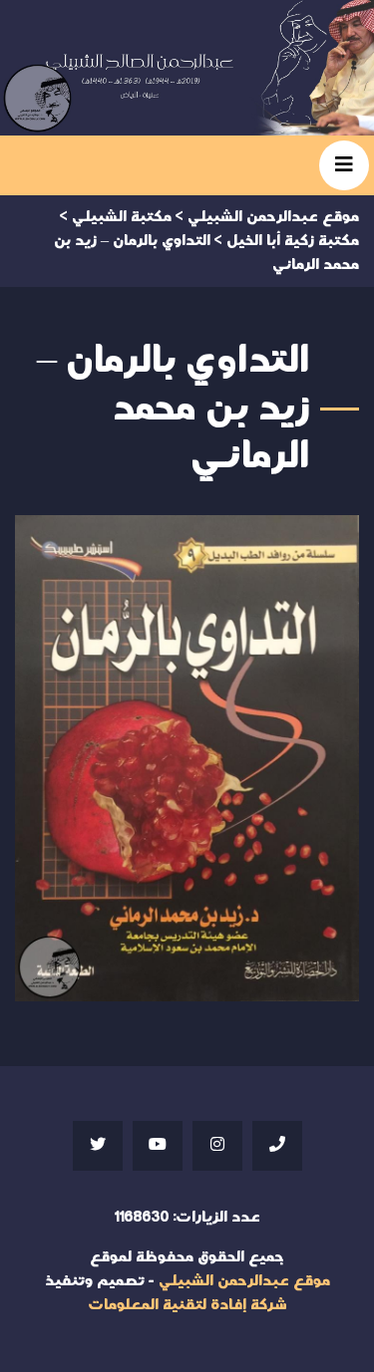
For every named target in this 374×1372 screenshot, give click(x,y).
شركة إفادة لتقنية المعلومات (187, 1304)
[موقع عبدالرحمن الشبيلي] (187, 68)
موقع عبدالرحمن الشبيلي (244, 1280)
